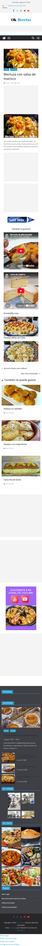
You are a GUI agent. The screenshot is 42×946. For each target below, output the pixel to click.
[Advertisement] (21, 99)
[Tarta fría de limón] (21, 457)
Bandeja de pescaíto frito (17, 6)
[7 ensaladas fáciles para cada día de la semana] (30, 876)
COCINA (6, 69)
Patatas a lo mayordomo (15, 444)
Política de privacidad (9, 907)
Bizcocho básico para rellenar (15, 368)
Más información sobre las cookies (14, 899)
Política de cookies (8, 903)
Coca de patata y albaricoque (20, 735)
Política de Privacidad (8, 938)
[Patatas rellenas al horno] (11, 837)
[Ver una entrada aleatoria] (37, 38)
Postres (13, 731)
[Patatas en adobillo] (21, 386)
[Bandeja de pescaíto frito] (30, 856)
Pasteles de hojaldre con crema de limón (27, 777)
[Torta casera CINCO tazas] (30, 837)
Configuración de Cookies (10, 944)
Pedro (17, 739)
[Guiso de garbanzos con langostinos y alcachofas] (11, 856)
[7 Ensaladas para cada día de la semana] (11, 876)
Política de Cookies (7, 941)
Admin (18, 83)
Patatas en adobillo (13, 408)
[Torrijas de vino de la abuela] (8, 768)
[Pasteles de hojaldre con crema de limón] (8, 779)
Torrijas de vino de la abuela (26, 767)
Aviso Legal (5, 894)
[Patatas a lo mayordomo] (21, 422)
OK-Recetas (7, 692)
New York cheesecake (29, 373)
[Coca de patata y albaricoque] (21, 717)
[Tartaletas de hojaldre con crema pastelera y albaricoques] (8, 757)
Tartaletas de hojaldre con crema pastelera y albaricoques (27, 756)
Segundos (13, 69)
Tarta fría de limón (12, 479)
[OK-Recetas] (4, 38)
